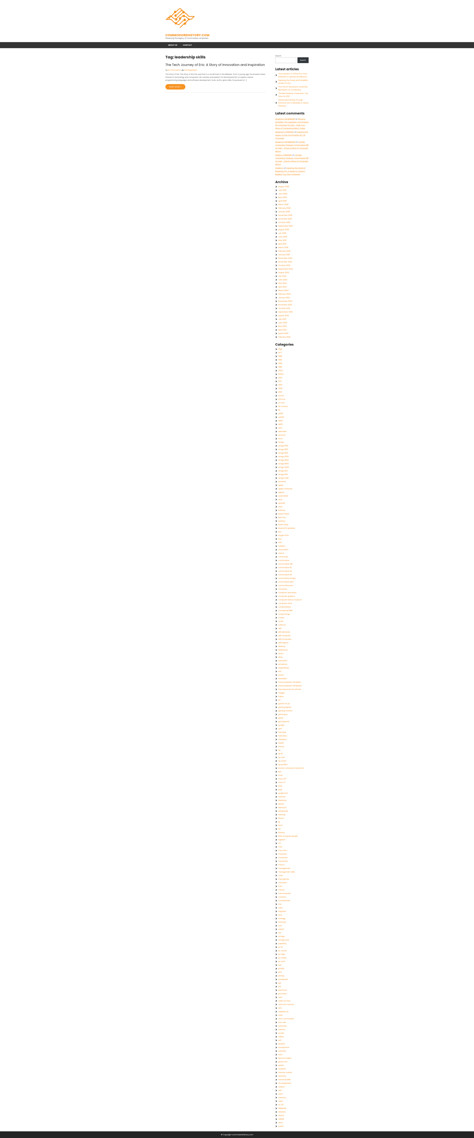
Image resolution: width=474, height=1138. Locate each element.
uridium (281, 1087)
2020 (280, 388)
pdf (279, 965)
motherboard (284, 900)
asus (280, 499)
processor (282, 993)
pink (280, 972)
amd (280, 438)
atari (280, 506)
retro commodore (286, 1018)
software (282, 1051)
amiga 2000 (283, 456)
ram (280, 1008)
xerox (280, 1122)
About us (172, 45)
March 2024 (283, 290)
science (281, 1029)
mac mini (282, 850)
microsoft (282, 882)
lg (279, 822)
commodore (283, 560)
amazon (282, 435)
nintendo (282, 922)
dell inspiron (283, 642)
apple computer (285, 489)
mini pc (281, 890)
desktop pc (283, 650)
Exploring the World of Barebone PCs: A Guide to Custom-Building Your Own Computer (290, 171)
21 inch (281, 395)
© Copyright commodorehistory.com (237, 1134)
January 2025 (284, 254)
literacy (281, 832)
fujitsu (281, 696)
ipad (280, 789)
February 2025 (284, 251)
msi (279, 904)
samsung (282, 1026)
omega (281, 936)
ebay (280, 657)
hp (279, 750)
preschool (282, 990)
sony (280, 1054)
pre (279, 986)
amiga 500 (283, 471)
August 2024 (283, 272)
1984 (280, 363)
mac (280, 847)
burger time (283, 535)
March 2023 (283, 333)
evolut (281, 675)
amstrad (282, 481)
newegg (281, 918)
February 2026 (284, 208)
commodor (283, 557)
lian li (280, 825)
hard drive (282, 736)
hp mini (281, 757)
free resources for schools (289, 689)
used (280, 1094)
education (282, 660)
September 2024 (285, 269)
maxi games (283, 879)
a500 (280, 420)
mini (280, 886)
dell (279, 628)
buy (280, 539)
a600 (280, 424)
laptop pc (282, 807)
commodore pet (285, 585)
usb (279, 1090)
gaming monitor (285, 711)
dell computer (284, 635)
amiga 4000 (283, 467)
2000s (281, 374)
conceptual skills (285, 610)
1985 (280, 367)
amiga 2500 (283, 460)
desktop (281, 646)
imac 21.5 (282, 779)
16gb (280, 349)
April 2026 (282, 201)
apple (280, 485)
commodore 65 (285, 574)
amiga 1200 (283, 449)
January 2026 (284, 211)
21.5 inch (281, 399)
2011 (279, 381)
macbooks (282, 857)
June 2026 (282, 194)
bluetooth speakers (286, 528)
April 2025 (282, 244)
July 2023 (282, 319)
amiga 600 (283, 474)
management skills (286, 872)
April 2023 (282, 330)
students (282, 1069)
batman (281, 510)
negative (282, 911)
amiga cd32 (283, 478)
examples (282, 678)
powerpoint (283, 979)
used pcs (282, 1097)
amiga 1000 (283, 446)
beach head (283, 514)
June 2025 (282, 236)
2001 (280, 377)
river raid (282, 1022)
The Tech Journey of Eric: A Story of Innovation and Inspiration (215, 65)
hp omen (282, 761)
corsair (281, 617)
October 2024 (284, 265)
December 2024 (285, 258)
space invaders (284, 1058)
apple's (281, 492)
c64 (280, 542)
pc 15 (280, 947)
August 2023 (283, 315)
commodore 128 (285, 564)
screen (281, 1033)
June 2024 (282, 279)
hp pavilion (283, 764)
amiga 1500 (283, 453)
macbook (282, 854)
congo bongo (284, 614)
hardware (282, 739)
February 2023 (284, 337)
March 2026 (283, 204)
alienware (282, 431)
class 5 (281, 553)
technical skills (284, 1079)
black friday (283, 524)
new (280, 915)
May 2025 (282, 240)
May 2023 (282, 326)
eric (280, 671)
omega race (283, 940)
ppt (279, 983)
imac (280, 775)
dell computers (284, 639)
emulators (282, 664)
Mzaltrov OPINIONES (283, 155)
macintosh (283, 861)
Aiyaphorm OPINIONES (284, 132)
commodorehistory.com (187, 35)
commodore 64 (285, 571)
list (279, 829)
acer (280, 428)
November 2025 (285, 219)
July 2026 (282, 190)
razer (280, 1015)
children (281, 546)
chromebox (283, 549)
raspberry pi (283, 1011)
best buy (282, 517)
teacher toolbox (285, 1072)
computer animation (287, 592)
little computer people (288, 836)
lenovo (281, 818)
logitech (281, 839)
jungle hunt (283, 793)
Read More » (175, 87)
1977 (280, 352)
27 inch (281, 403)
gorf (280, 728)
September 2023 (285, 312)
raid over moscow (286, 1004)
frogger (281, 693)
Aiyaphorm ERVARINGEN (285, 119)
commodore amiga (286, 578)
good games (283, 721)
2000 (280, 370)
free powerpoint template (289, 682)
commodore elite (286, 582)
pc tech (281, 961)
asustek (281, 503)
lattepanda (283, 811)
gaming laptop (284, 707)
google (281, 725)
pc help (281, 954)
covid (280, 621)
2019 (280, 385)
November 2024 (285, 262)
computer (282, 589)
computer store (285, 603)
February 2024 (284, 294)
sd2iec (281, 1036)
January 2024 (284, 297)
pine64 (281, 968)
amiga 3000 (283, 463)
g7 (279, 700)
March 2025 (283, 247)
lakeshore (282, 800)
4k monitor (283, 406)
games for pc (284, 703)
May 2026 (282, 197)
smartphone (283, 1047)
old (279, 933)
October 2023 (284, 308)
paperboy (282, 943)
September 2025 (285, 226)
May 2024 (282, 283)
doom (281, 653)
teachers (282, 1076)
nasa (280, 907)
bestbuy (281, 521)
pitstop (281, 976)
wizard (281, 1115)
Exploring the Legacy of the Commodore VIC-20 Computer (291, 135)
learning (281, 814)
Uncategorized (190, 70)
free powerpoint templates (290, 685)
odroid (281, 929)
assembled (283, 496)
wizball (281, 1119)
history (281, 746)
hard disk (282, 732)
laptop (281, 804)
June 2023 (282, 322)
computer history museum (290, 600)
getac (281, 718)
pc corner (282, 950)
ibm (280, 771)
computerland (284, 607)
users (280, 1101)
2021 (280, 392)
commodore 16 (284, 567)
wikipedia (282, 1108)
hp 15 (280, 753)
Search (278, 56)
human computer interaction (291, 768)
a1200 (280, 413)
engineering (283, 668)
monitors (282, 897)
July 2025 (282, 233)
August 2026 (283, 186)
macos (281, 865)
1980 (280, 356)
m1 (279, 843)
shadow (281, 1044)
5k (279, 410)
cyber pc (282, 625)
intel (280, 786)
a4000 (281, 417)
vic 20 (280, 1104)
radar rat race (284, 1001)
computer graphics (286, 596)
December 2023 (285, 301)
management (284, 868)
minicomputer (284, 893)
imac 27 (281, 782)
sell (279, 1040)
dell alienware (284, 632)
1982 (280, 360)
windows (282, 1112)
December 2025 (285, 215)
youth (280, 1126)
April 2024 (282, 287)
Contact (187, 45)
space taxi (282, 1061)
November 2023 (285, 305)
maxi (280, 875)
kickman (282, 796)
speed (281, 1065)
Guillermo (279, 168)
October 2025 (284, 222)
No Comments (174, 70)
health (281, 743)
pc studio (282, 958)
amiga (281, 442)
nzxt (280, 925)
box (279, 531)
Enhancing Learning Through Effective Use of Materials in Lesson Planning (293, 103)
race (280, 997)
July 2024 (282, 276)
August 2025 (283, 229)
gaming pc (283, 714)
